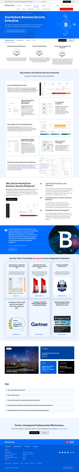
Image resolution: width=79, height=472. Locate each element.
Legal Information (8, 463)
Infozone (24, 459)
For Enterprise (27, 446)
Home (6, 13)
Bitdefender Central (8, 452)
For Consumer (8, 446)
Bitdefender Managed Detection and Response (29, 168)
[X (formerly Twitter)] (62, 452)
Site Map (21, 463)
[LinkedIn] (65, 452)
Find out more (48, 367)
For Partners (35, 446)
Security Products (16, 13)
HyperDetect (29, 109)
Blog (63, 5)
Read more (66, 367)
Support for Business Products (28, 454)
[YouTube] (68, 452)
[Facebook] (59, 452)
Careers (24, 457)
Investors (24, 455)
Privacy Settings (39, 463)
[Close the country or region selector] (73, 1)
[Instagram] (70, 452)
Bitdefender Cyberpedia (9, 455)
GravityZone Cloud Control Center (11, 454)
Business (10, 13)
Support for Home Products (28, 452)
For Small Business (17, 446)
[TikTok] (73, 452)
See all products (62, 429)
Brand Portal (7, 459)
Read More (57, 352)
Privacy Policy (15, 463)
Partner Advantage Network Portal (11, 457)
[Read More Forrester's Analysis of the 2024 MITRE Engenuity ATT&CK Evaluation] (22, 360)
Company (26, 463)
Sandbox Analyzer (24, 110)
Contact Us (32, 463)
